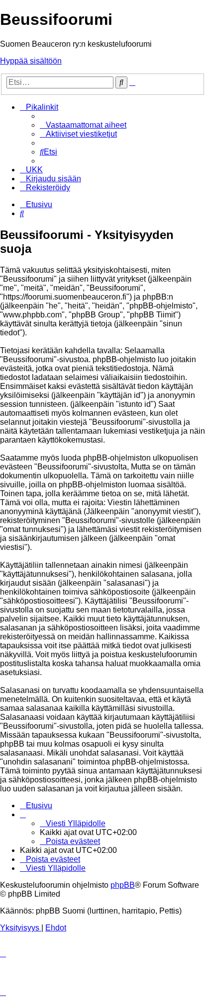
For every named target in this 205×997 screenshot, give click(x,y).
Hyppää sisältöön (31, 61)
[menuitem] (83, 125)
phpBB (122, 885)
